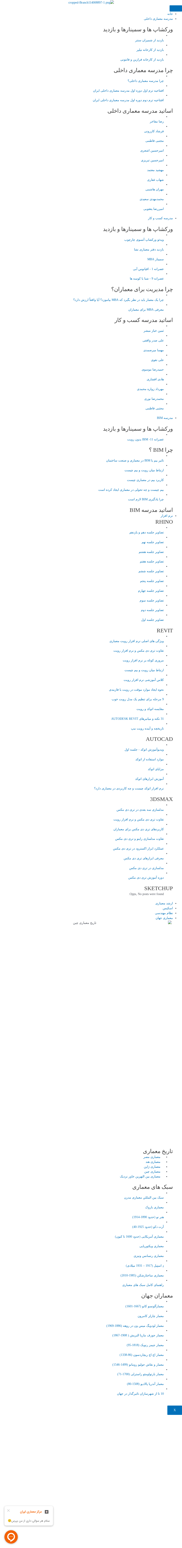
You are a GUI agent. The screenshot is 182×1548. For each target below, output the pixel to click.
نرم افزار (167, 515)
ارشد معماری (164, 903)
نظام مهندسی (164, 913)
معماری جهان (164, 918)
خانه (170, 14)
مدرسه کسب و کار (160, 218)
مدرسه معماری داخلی (158, 18)
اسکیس (168, 908)
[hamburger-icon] (176, 8)
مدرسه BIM (165, 418)
